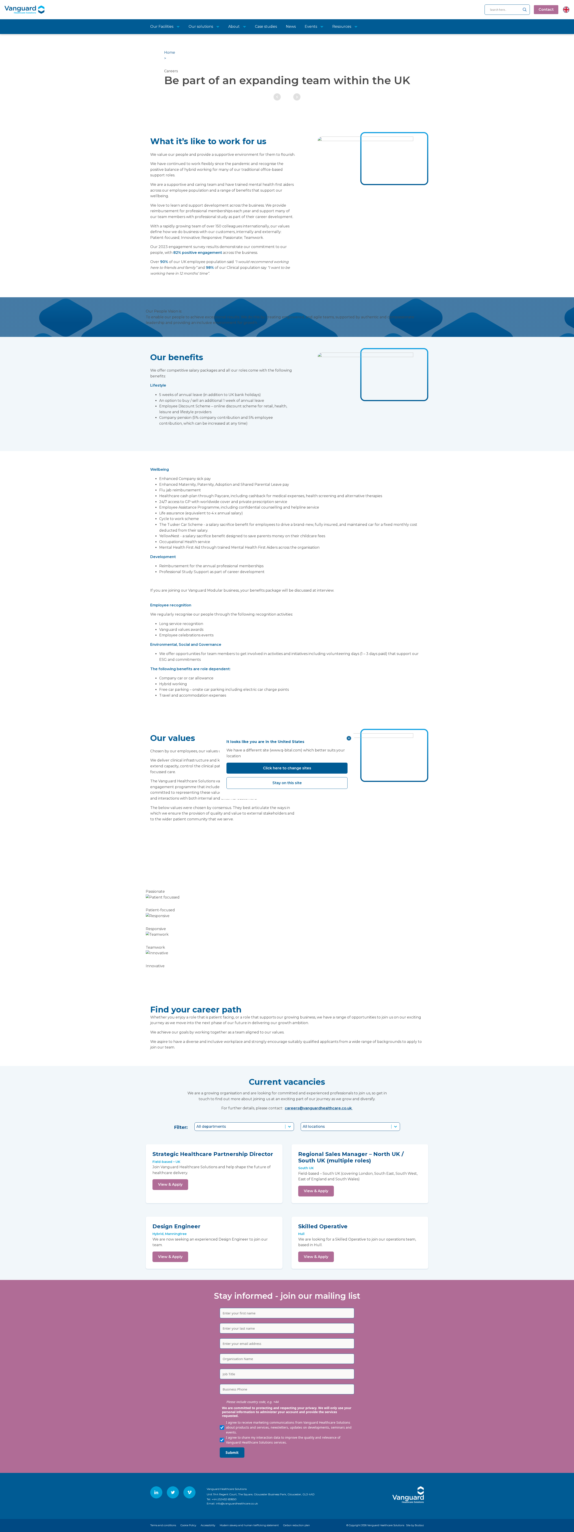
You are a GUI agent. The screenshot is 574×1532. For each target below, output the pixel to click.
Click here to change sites (287, 768)
